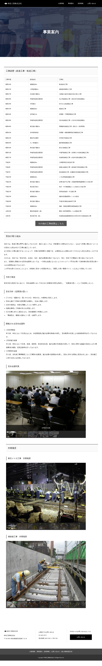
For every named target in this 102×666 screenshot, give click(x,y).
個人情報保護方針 (67, 651)
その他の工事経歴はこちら (51, 223)
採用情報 (80, 3)
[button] (9, 400)
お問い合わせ (92, 3)
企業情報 (61, 3)
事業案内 (71, 3)
